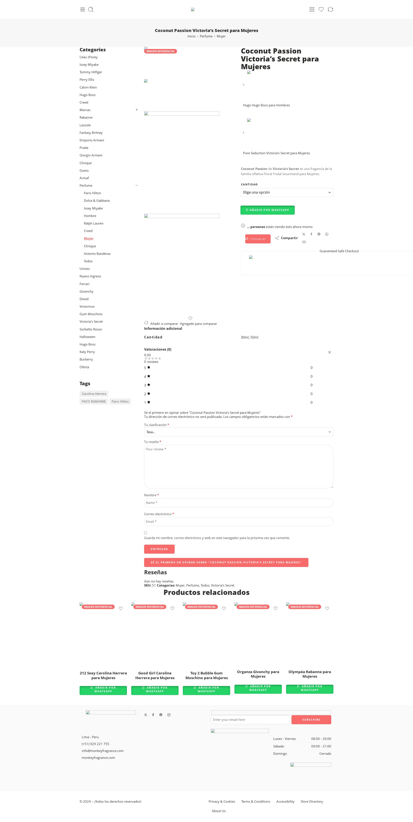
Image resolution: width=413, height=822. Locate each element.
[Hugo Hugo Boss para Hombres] (244, 86)
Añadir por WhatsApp (269, 210)
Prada (84, 148)
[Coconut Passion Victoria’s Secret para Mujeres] (156, 63)
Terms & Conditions (255, 801)
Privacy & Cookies (222, 801)
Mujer (221, 36)
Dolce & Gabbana (97, 201)
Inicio (192, 36)
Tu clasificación (156, 425)
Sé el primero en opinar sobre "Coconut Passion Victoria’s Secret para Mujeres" (226, 562)
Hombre (90, 216)
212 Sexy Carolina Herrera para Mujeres (103, 675)
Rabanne (86, 117)
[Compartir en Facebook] (311, 234)
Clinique (86, 163)
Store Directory (312, 801)
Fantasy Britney (91, 133)
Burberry (86, 359)
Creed (84, 102)
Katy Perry (87, 352)
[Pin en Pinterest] (319, 234)
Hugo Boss (88, 95)
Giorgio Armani (91, 155)
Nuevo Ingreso (90, 276)
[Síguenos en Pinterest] (161, 715)
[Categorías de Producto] (312, 9)
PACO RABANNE (94, 401)
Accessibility (285, 801)
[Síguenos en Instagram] (169, 715)
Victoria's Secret (222, 585)
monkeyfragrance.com (98, 758)
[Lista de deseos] (190, 318)
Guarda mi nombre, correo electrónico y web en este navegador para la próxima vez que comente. (217, 538)
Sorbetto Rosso (91, 329)
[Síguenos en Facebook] (153, 715)
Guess (84, 170)
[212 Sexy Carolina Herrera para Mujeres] (103, 634)
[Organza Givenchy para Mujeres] (258, 634)
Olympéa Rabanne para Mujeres (309, 674)
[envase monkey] (190, 265)
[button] (267, 210)
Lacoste (85, 125)
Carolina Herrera (94, 394)
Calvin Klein (88, 87)
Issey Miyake (89, 65)
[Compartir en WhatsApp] (327, 234)
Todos (205, 585)
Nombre (151, 495)
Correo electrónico (159, 514)
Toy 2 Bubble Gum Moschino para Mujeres (206, 675)
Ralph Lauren (93, 223)
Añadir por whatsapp (105, 689)
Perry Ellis (87, 80)
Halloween (87, 337)
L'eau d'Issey (89, 57)
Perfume (206, 36)
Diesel (84, 299)
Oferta (84, 367)
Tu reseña (152, 442)
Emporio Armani (92, 140)
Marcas (85, 110)
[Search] (91, 9)
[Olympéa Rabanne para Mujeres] (309, 634)
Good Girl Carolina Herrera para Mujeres (154, 675)
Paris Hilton (92, 193)
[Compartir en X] (303, 234)
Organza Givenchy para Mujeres (258, 674)
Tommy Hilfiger (91, 72)
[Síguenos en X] (145, 714)
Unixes (85, 269)
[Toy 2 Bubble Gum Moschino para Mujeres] (206, 634)
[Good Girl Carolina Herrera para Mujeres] (155, 634)
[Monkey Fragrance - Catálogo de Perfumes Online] (206, 9)
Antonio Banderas (97, 254)
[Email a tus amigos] (304, 242)
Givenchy (86, 291)
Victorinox (87, 306)
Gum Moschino (91, 314)
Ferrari (84, 284)
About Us (219, 811)
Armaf (84, 178)
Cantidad (249, 184)
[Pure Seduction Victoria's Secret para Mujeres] (244, 134)
